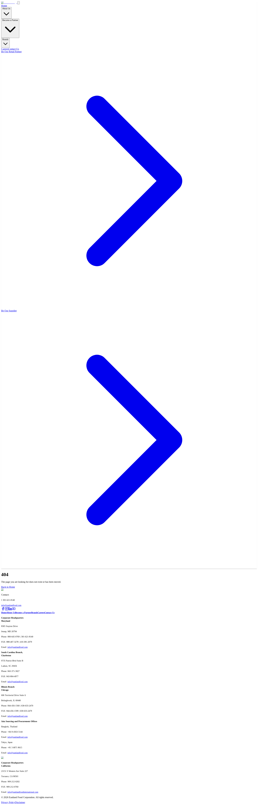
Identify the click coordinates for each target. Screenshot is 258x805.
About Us (6, 8)
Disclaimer (20, 802)
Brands (5, 39)
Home (4, 5)
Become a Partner (10, 20)
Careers (4, 49)
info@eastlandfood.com (11, 605)
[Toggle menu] (18, 2)
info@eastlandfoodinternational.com (22, 792)
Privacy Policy (8, 802)
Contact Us (13, 49)
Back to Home (8, 587)
